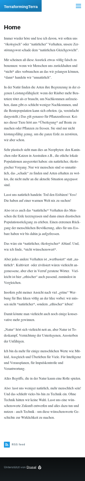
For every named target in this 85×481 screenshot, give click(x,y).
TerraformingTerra (21, 7)
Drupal (31, 467)
